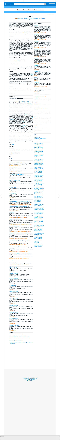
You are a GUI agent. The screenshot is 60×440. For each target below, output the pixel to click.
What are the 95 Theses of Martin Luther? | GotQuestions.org (19, 338)
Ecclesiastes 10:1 (17, 60)
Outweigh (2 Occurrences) (38, 187)
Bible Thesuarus (12, 343)
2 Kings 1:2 (29, 103)
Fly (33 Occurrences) (37, 146)
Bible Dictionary (18, 342)
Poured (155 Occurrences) (38, 173)
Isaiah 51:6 (36, 116)
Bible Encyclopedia (25, 342)
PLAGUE (12, 144)
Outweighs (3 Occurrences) (38, 189)
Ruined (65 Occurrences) (38, 160)
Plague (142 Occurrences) (38, 217)
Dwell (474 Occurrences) (38, 177)
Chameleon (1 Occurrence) (38, 230)
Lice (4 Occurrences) (37, 156)
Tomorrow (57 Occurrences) (39, 233)
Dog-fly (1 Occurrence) (38, 210)
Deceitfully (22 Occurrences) (39, 209)
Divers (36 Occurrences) (38, 171)
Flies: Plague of (37, 139)
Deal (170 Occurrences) (38, 180)
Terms (30, 19)
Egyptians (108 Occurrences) (39, 169)
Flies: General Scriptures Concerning (40, 138)
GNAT (14, 153)
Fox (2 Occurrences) (37, 201)
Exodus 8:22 (36, 34)
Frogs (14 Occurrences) (38, 196)
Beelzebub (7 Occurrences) (38, 226)
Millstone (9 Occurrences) (38, 213)
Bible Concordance (12, 342)
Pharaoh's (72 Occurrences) (38, 175)
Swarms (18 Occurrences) (38, 144)
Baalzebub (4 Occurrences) (38, 151)
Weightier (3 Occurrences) (38, 193)
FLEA (12, 153)
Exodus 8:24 (36, 41)
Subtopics (43, 18)
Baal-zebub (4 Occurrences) (39, 225)
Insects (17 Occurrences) (38, 148)
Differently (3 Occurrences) (38, 208)
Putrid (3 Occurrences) (38, 218)
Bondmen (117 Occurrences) (39, 154)
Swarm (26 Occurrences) (38, 152)
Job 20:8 (35, 77)
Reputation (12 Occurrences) (39, 204)
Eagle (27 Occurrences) (38, 181)
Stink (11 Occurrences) (38, 238)
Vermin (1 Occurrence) (38, 185)
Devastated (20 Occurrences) (39, 212)
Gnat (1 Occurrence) (37, 158)
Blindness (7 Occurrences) (38, 224)
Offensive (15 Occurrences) (39, 188)
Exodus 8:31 (36, 58)
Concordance (26, 18)
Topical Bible (31, 342)
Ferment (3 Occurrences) (38, 197)
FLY (11, 158)
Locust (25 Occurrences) (38, 245)
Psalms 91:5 (36, 88)
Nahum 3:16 (36, 126)
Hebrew (36, 18)
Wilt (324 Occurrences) (38, 184)
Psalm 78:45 (21, 101)
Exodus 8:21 (17, 101)
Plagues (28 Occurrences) (38, 155)
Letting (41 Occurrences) (38, 191)
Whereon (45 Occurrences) (38, 159)
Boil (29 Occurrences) (38, 229)
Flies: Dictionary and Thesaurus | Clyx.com (16, 340)
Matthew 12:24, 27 (12, 105)
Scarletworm (36, 242)
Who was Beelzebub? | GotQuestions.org (16, 333)
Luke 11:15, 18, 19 (19, 105)
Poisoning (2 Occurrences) (38, 216)
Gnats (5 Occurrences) (38, 192)
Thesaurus (30, 18)
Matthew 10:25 (30, 104)
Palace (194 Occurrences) (38, 168)
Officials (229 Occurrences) (38, 147)
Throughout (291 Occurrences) (39, 183)
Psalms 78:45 (36, 82)
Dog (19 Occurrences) (38, 246)
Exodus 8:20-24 (24, 32)
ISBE (19, 18)
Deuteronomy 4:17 (37, 65)
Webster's (21, 18)
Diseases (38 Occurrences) (38, 163)
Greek (34, 18)
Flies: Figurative (37, 137)
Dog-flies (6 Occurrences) (38, 143)
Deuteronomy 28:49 (37, 71)
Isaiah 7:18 (27, 102)
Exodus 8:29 (36, 49)
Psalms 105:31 (36, 93)
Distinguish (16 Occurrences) (39, 206)
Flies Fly (35, 135)
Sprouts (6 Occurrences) (38, 234)
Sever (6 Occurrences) (38, 243)
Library (40, 18)
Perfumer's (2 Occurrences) (38, 221)
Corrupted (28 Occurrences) (39, 164)
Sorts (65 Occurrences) (38, 176)
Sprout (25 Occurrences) (38, 237)
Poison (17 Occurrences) (38, 220)
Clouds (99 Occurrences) (38, 150)
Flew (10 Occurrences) (38, 172)
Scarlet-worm (36, 241)
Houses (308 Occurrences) (38, 179)
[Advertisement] (30, 362)
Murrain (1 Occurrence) (38, 214)
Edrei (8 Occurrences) (38, 205)
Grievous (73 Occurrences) (38, 167)
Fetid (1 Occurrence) (37, 200)
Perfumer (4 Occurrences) (38, 222)
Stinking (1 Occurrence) (38, 239)
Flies (35, 134)
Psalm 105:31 (26, 101)
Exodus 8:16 (18, 149)
